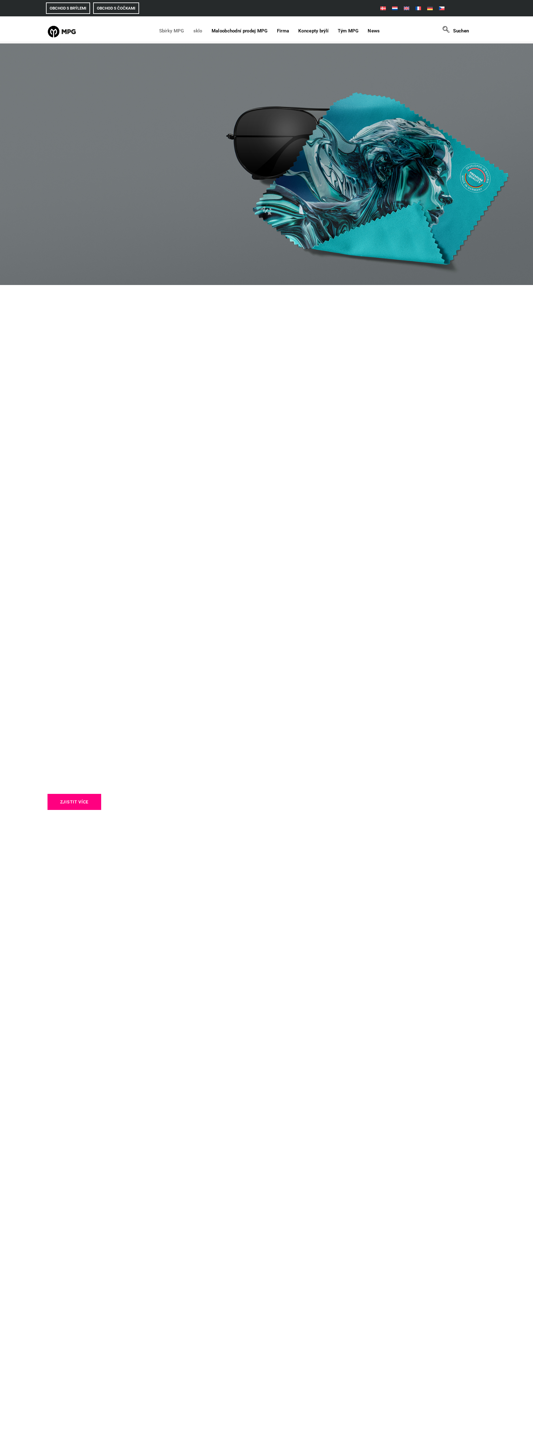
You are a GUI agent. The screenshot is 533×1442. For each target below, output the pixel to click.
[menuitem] (383, 8)
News (374, 31)
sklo (197, 31)
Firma (283, 31)
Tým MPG (348, 31)
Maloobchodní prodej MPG (240, 31)
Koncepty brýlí (313, 31)
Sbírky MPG (171, 31)
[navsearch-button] (449, 31)
